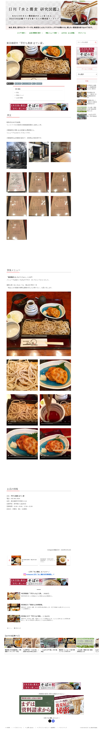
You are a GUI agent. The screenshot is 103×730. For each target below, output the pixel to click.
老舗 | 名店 (18, 83)
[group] (13, 646)
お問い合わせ (30, 727)
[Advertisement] (39, 254)
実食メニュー (20, 95)
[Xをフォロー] (49, 721)
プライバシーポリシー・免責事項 (46, 727)
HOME (8, 727)
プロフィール (18, 727)
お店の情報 (19, 98)
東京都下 (40, 83)
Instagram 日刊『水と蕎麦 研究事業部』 (39, 574)
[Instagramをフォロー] (53, 721)
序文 (17, 92)
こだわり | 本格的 (27, 83)
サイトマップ (63, 727)
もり (34, 83)
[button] (95, 42)
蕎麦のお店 (10, 83)
